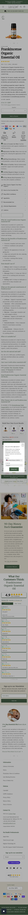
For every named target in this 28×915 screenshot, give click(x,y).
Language (7, 463)
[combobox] (13, 460)
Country (7, 458)
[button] (22, 445)
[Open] (3, 911)
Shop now (14, 469)
